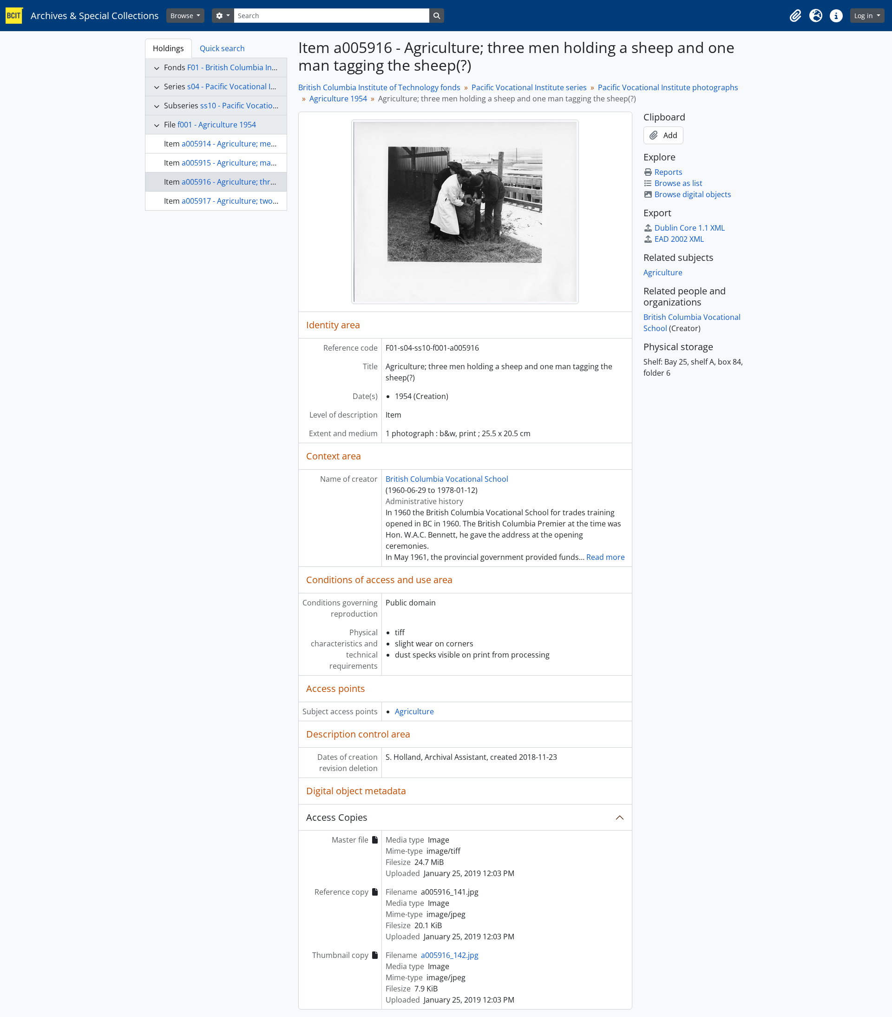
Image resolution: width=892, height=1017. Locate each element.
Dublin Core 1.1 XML (690, 228)
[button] (795, 16)
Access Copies (336, 817)
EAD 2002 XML (679, 239)
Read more (605, 557)
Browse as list (678, 183)
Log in (864, 15)
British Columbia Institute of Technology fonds (379, 87)
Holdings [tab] (168, 48)
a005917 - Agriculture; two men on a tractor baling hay (277, 201)
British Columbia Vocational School (447, 479)
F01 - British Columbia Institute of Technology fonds (277, 67)
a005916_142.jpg (450, 955)
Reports (668, 172)
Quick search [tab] (222, 48)
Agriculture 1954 (338, 98)
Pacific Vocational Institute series (529, 87)
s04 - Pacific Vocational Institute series (254, 86)
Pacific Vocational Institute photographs (668, 87)
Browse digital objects (693, 194)
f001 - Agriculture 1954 (216, 125)
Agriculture (414, 711)
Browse (183, 15)
